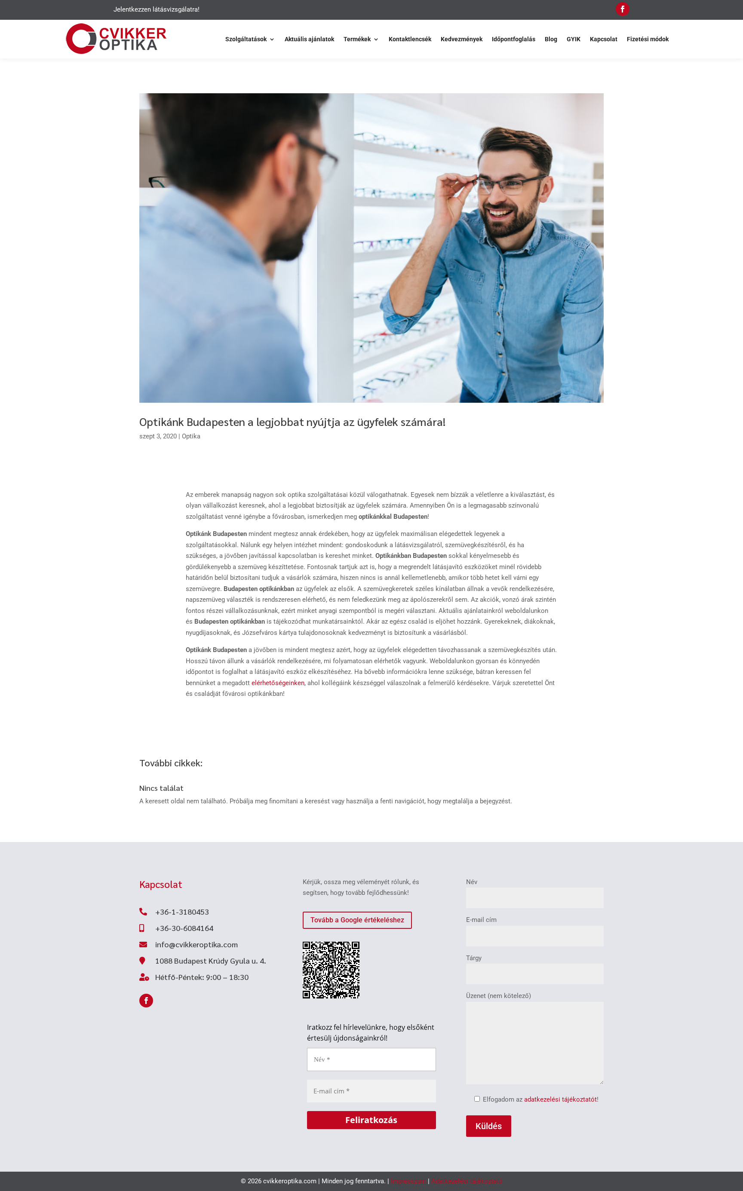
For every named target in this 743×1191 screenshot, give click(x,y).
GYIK (573, 39)
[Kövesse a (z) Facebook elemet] (622, 9)
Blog (551, 39)
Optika (191, 436)
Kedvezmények (461, 39)
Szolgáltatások (246, 39)
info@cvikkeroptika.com (196, 944)
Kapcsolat (603, 39)
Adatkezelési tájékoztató (467, 1181)
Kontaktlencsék (410, 39)
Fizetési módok (648, 39)
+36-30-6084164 (184, 928)
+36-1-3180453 (182, 911)
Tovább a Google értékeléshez (357, 920)
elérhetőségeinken (278, 683)
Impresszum (408, 1181)
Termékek (357, 39)
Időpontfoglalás (513, 39)
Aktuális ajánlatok (309, 39)
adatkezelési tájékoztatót (560, 1099)
